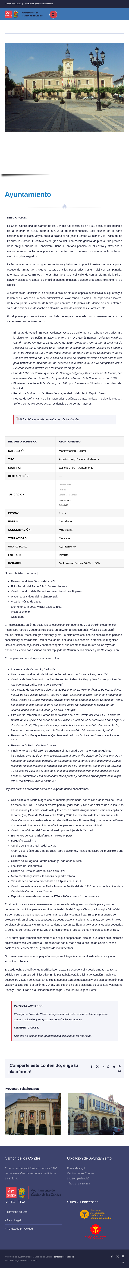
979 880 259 (16, 4)
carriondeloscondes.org (64, 1257)
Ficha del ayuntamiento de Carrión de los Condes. (49, 419)
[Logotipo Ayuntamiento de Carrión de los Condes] (23, 11)
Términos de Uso (17, 1211)
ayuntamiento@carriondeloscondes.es (39, 4)
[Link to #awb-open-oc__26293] (53, 14)
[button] (7, 1114)
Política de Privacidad (20, 1228)
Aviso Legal (14, 1220)
